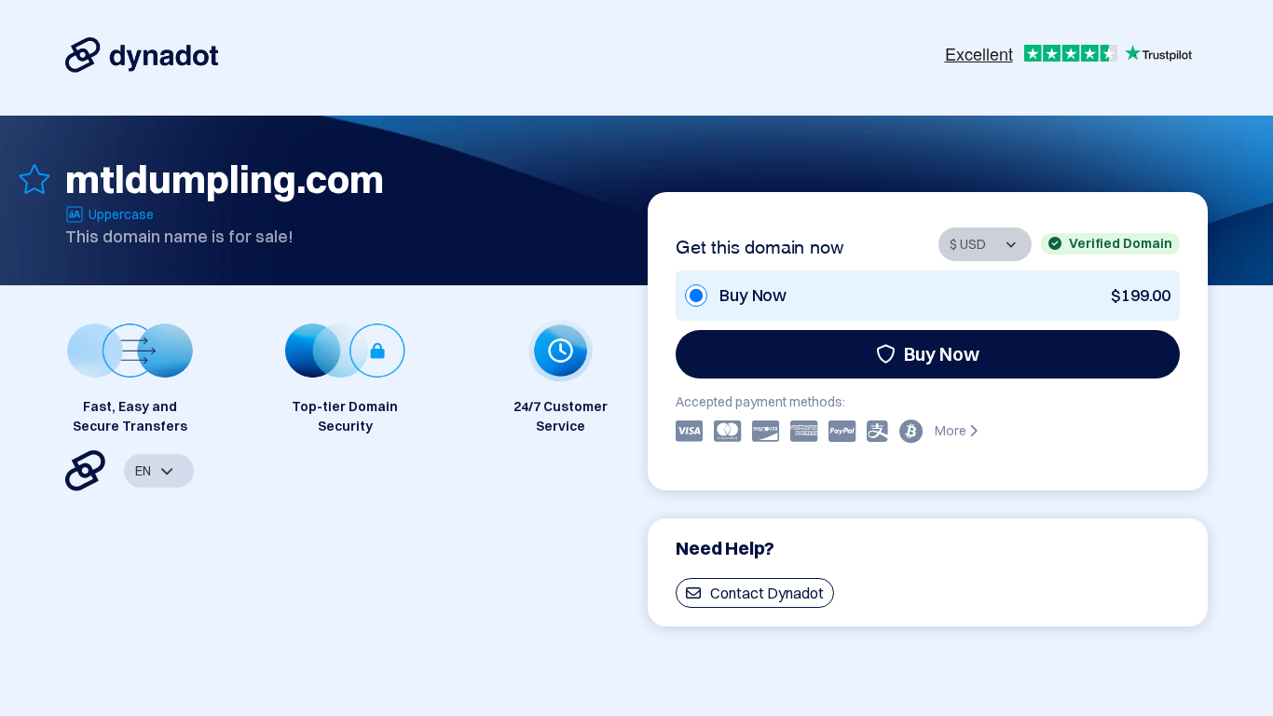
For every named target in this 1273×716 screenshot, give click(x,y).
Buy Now (941, 353)
